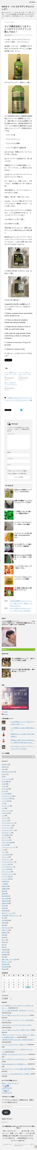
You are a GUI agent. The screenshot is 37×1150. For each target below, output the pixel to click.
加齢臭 (4, 893)
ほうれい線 (5, 789)
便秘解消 (4, 888)
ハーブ (4, 852)
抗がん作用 (5, 898)
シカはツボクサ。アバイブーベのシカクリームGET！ (17, 1025)
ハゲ (3, 849)
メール (10, 458)
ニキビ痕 (4, 845)
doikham (4, 767)
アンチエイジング (7, 796)
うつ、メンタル (6, 779)
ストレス (4, 818)
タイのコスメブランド (20, 398)
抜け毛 (4, 905)
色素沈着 (4, 949)
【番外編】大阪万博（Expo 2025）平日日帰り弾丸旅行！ (18, 1039)
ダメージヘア (5, 840)
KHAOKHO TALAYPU (8, 771)
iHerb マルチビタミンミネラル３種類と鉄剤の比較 (16, 1069)
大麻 (30, 400)
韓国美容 (4, 964)
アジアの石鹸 (5, 793)
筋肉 (3, 935)
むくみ (4, 791)
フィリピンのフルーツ (8, 862)
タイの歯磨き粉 (6, 835)
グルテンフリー (6, 810)
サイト (9, 464)
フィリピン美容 (6, 864)
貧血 (3, 957)
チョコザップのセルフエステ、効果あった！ (14, 1044)
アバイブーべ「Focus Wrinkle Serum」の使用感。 (16, 1074)
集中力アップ (5, 962)
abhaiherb (5, 764)
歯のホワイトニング (7, 913)
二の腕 (4, 884)
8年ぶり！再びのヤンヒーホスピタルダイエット (10, 384)
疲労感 (4, 923)
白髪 (3, 925)
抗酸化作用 (5, 903)
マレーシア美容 (6, 876)
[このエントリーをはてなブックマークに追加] (21, 410)
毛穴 (3, 918)
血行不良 (4, 952)
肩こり (4, 940)
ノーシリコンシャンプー (9, 847)
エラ (3, 803)
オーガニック (5, 806)
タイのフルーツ (6, 832)
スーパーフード (6, 828)
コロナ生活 (5, 813)
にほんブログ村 (7, 1088)
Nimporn (4, 774)
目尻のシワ (5, 930)
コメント (10, 433)
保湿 (3, 891)
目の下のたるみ (6, 927)
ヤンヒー (25, 400)
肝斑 (3, 937)
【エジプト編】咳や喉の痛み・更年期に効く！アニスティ (18, 1010)
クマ (3, 808)
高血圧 (4, 969)
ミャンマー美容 (6, 879)
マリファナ (10, 400)
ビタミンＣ (5, 857)
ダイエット (5, 837)
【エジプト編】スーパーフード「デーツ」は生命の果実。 (18, 1020)
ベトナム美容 (5, 869)
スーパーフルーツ (7, 825)
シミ (3, 815)
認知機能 (4, 954)
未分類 (4, 908)
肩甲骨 (4, 942)
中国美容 (4, 881)
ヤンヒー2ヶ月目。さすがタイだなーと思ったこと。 (24, 374)
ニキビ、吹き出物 (7, 842)
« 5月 (3, 991)
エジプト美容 (5, 801)
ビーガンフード (6, 859)
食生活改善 (5, 966)
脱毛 (3, 947)
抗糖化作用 (5, 901)
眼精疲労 (4, 932)
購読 (6, 1112)
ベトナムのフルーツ (7, 867)
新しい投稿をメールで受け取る (17, 473)
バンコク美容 (5, 854)
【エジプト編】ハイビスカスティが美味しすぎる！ (16, 1030)
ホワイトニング (6, 871)
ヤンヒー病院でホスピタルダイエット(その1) (10, 374)
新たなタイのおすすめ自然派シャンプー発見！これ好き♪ (23, 557)
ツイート (5, 1122)
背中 (3, 944)
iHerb (3, 769)
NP (3, 776)
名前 (9, 452)
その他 (10, 398)
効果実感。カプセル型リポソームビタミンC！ (15, 1054)
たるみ (4, 786)
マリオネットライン (7, 874)
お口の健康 (5, 781)
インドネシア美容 (7, 798)
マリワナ (18, 400)
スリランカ (5, 820)
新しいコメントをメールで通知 (17, 471)
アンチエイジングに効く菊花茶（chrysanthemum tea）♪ (23, 535)
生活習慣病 (5, 920)
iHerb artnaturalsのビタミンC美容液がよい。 (14, 1064)
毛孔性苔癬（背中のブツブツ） (10, 915)
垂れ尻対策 (5, 896)
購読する (6, 649)
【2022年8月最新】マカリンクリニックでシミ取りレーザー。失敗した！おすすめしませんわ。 (20, 603)
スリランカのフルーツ (8, 823)
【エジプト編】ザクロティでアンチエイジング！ (15, 1015)
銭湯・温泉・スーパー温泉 (9, 959)
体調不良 (4, 886)
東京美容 (4, 910)
